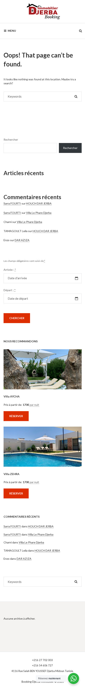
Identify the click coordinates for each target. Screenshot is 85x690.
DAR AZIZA (22, 240)
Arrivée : (10, 269)
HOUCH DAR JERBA (39, 203)
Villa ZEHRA (11, 474)
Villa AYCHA (12, 396)
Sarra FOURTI (12, 203)
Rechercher (11, 139)
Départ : (10, 290)
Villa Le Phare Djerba (38, 212)
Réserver (16, 416)
